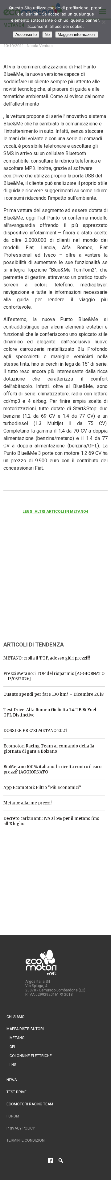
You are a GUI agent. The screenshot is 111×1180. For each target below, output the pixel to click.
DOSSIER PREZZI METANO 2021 (35, 730)
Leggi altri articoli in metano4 (55, 511)
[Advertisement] (49, 586)
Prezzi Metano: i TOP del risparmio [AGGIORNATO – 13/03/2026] (54, 676)
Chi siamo (15, 1017)
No (47, 34)
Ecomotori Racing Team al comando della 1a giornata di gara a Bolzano (48, 748)
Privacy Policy (20, 1128)
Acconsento (26, 34)
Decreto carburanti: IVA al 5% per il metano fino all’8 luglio (51, 821)
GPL (13, 1047)
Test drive (16, 1092)
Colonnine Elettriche (31, 1056)
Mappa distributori (25, 1029)
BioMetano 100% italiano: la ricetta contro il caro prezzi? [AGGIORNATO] (52, 769)
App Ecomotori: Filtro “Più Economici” (42, 787)
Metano (17, 1038)
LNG (13, 1065)
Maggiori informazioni (77, 34)
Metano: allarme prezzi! (27, 803)
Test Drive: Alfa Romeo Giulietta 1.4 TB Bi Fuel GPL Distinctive (49, 712)
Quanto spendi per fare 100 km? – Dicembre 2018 (53, 694)
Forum (12, 1116)
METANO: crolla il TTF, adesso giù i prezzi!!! (46, 658)
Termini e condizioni (25, 1140)
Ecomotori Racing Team (29, 1104)
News (11, 1080)
